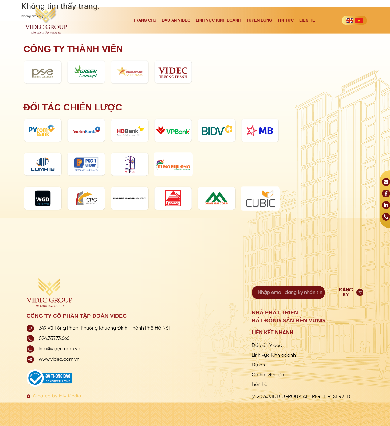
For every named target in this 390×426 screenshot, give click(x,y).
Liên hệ (307, 20)
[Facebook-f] (386, 193)
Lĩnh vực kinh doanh (218, 20)
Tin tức (286, 20)
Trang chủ (144, 20)
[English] (349, 20)
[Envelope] (386, 182)
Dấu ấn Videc (176, 20)
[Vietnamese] (359, 20)
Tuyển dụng (259, 20)
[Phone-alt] (386, 217)
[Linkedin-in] (386, 205)
